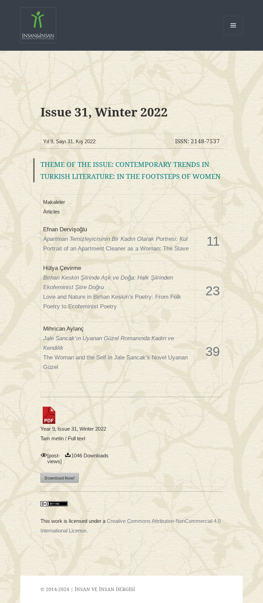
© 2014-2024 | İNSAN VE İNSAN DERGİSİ (87, 589)
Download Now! (60, 478)
